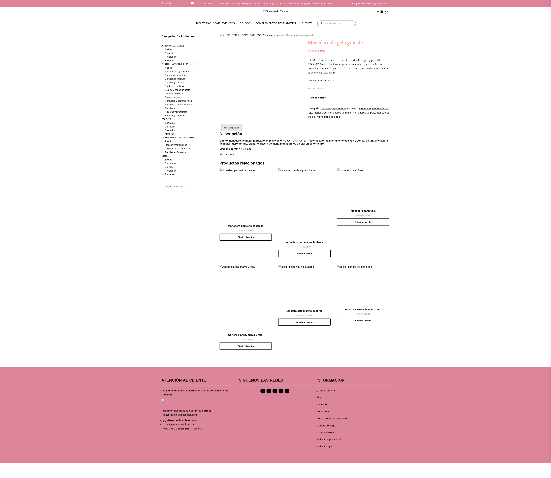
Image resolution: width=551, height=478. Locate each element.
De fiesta (169, 126)
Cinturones (170, 163)
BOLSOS (245, 23)
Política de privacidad (328, 439)
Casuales (170, 123)
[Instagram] (268, 391)
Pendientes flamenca (175, 152)
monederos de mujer (340, 112)
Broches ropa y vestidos (177, 71)
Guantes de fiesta (174, 93)
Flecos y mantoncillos (176, 145)
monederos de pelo (364, 112)
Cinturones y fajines (175, 79)
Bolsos (168, 159)
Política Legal (324, 446)
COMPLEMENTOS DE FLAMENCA (275, 23)
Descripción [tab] (231, 127)
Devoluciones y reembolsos (332, 418)
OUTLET (306, 23)
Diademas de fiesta (175, 86)
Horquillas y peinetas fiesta (178, 101)
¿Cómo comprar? (326, 390)
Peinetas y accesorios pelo (178, 148)
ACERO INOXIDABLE (172, 45)
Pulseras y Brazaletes (176, 112)
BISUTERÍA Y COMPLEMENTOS (215, 23)
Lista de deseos (325, 432)
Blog (319, 397)
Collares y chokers (174, 82)
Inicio (222, 35)
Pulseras (169, 60)
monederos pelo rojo (329, 116)
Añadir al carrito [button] (246, 237)
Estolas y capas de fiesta (177, 90)
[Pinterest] (274, 391)
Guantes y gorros (173, 97)
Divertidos (170, 130)
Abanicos (169, 141)
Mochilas (169, 134)
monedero (365, 108)
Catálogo (321, 404)
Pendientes (170, 57)
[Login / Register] (379, 12)
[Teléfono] (281, 391)
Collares (169, 167)
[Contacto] (287, 391)
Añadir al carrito (318, 97)
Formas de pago (325, 425)
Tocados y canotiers (175, 115)
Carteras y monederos (274, 35)
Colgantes (170, 53)
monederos (320, 112)
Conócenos (322, 411)
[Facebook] (262, 391)
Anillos (168, 49)
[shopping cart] (382, 12)
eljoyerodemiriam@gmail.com (369, 3)
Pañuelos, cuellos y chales (178, 104)
